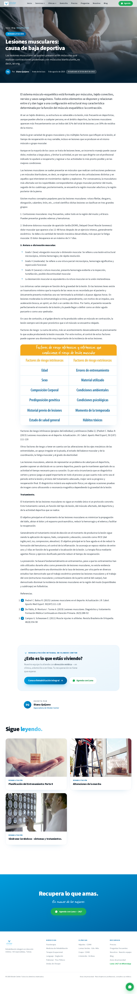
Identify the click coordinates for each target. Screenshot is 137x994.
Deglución (59, 956)
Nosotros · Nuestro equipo (121, 952)
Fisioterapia (51, 944)
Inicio (29, 3)
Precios (74, 3)
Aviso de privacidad (118, 960)
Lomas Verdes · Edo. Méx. (89, 948)
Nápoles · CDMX (85, 944)
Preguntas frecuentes (119, 948)
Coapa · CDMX (84, 952)
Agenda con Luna (85, 680)
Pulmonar (50, 960)
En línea (91, 956)
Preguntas (85, 3)
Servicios (40, 3)
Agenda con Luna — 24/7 (70, 911)
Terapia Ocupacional (54, 952)
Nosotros (96, 3)
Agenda (127, 3)
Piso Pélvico (60, 960)
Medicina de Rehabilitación (57, 948)
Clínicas (52, 3)
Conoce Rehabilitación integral (45, 680)
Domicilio (64, 3)
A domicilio (83, 956)
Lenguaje (50, 956)
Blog (106, 3)
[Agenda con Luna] (130, 987)
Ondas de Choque (53, 963)
